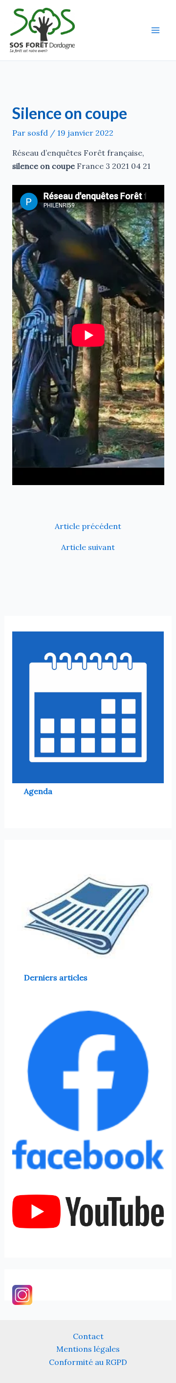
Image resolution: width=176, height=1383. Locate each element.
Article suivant (88, 547)
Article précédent (88, 526)
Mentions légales (88, 1349)
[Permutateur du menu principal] (155, 30)
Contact (88, 1336)
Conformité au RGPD (88, 1362)
